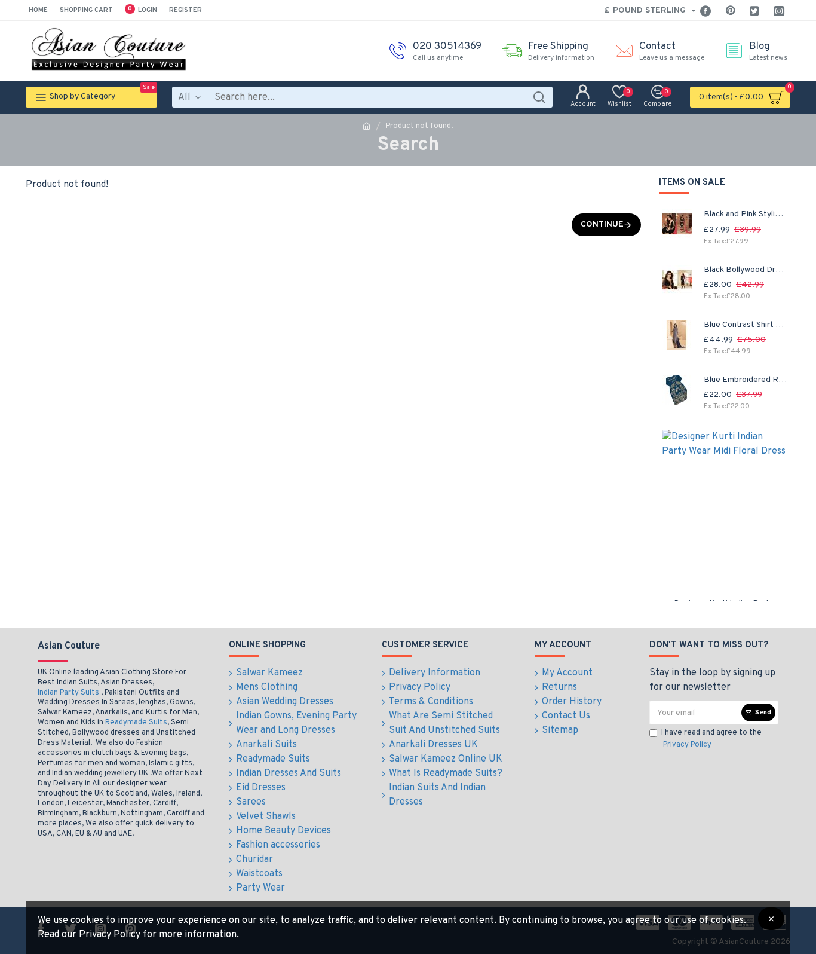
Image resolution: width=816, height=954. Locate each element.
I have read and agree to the (711, 739)
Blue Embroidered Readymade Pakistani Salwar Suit (745, 380)
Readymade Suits (136, 722)
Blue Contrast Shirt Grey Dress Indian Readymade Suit (745, 325)
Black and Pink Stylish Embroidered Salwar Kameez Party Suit (745, 214)
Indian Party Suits (68, 693)
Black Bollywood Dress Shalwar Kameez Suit (745, 270)
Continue (602, 224)
